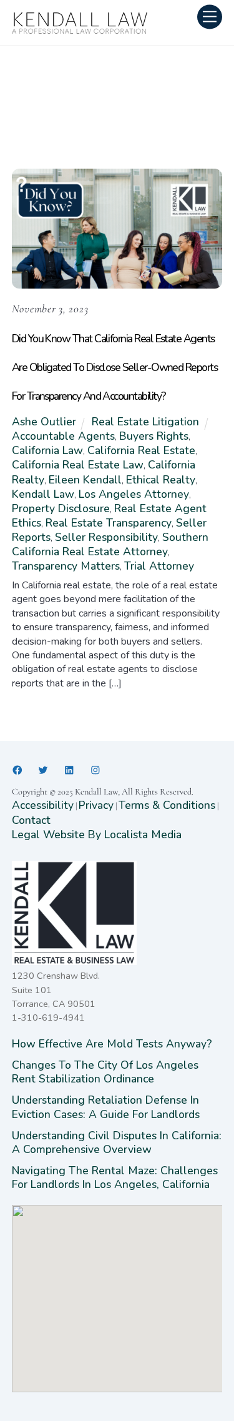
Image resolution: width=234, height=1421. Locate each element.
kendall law (43, 494)
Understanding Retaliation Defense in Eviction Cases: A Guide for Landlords (107, 1106)
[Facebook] (17, 770)
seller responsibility (106, 537)
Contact (31, 820)
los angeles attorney (134, 494)
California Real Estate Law (78, 464)
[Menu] (209, 16)
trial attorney (159, 565)
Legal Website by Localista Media (97, 834)
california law (47, 450)
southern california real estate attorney (110, 544)
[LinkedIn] (69, 770)
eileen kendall (85, 479)
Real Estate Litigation (145, 421)
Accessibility (43, 805)
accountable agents (63, 435)
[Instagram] (95, 770)
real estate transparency (109, 522)
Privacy (96, 805)
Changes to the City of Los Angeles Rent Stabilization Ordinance (105, 1071)
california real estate (141, 450)
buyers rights (153, 435)
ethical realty (160, 479)
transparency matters (66, 565)
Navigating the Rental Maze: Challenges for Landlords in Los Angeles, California (115, 1177)
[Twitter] (43, 770)
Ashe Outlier (44, 421)
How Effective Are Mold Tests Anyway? (112, 1043)
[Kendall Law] (80, 30)
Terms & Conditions (167, 805)
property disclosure (61, 508)
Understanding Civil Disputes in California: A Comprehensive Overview (117, 1142)
